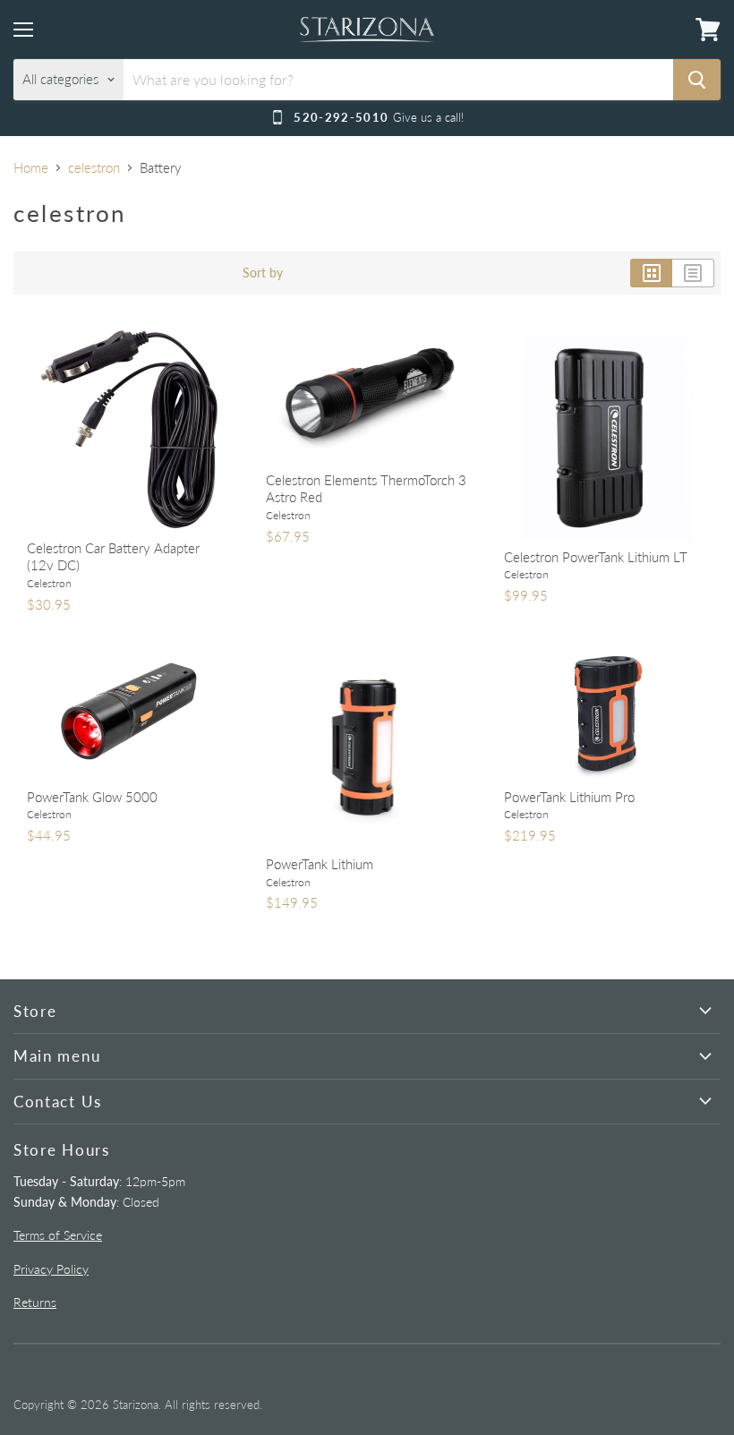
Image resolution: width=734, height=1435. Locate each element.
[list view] (693, 273)
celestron (94, 167)
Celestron (49, 583)
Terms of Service (57, 1235)
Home (30, 167)
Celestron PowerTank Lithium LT (595, 557)
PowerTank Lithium (319, 864)
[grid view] (651, 273)
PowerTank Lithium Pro (569, 797)
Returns (34, 1302)
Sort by (263, 273)
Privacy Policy (51, 1269)
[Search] (697, 79)
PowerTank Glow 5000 (92, 797)
